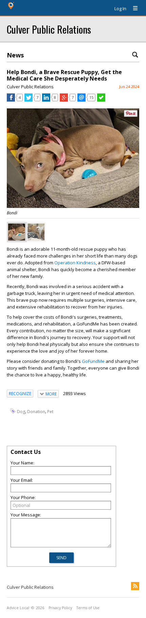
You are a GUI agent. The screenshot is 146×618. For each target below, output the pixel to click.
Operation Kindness (75, 263)
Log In (120, 8)
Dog (21, 411)
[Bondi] (16, 232)
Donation (36, 411)
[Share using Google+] (64, 100)
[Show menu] (132, 8)
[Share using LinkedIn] (46, 100)
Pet (50, 411)
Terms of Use (87, 607)
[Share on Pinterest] (131, 115)
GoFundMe (93, 361)
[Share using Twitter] (28, 100)
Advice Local (18, 607)
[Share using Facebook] (11, 100)
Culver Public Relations (49, 29)
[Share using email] (81, 100)
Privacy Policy (60, 607)
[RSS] (135, 586)
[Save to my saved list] (101, 100)
